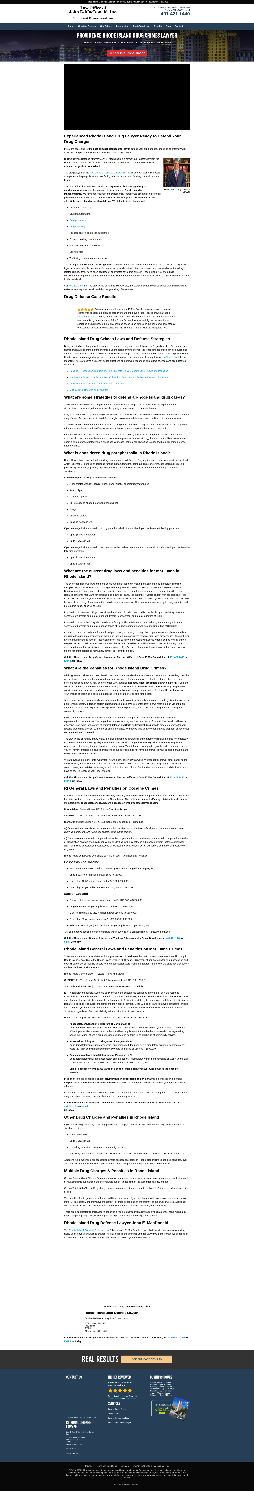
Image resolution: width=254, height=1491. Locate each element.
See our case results (147, 1359)
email (67, 941)
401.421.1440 (175, 13)
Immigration (122, 26)
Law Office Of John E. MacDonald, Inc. (110, 172)
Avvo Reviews (131, 1398)
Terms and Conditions (106, 1466)
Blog (168, 26)
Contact (179, 26)
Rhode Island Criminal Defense (86, 1230)
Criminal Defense (87, 26)
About (71, 26)
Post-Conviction (141, 26)
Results (158, 26)
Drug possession (78, 220)
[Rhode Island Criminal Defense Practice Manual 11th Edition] (170, 1408)
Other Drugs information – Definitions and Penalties (96, 383)
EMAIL (68, 661)
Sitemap (125, 1466)
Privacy (88, 1466)
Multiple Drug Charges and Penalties (88, 390)
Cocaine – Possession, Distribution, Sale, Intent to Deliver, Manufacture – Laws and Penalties (118, 371)
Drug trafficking (77, 226)
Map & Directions (72, 1453)
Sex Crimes (106, 26)
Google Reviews (115, 1398)
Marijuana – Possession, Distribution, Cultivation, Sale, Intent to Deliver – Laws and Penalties (118, 377)
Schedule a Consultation (127, 53)
